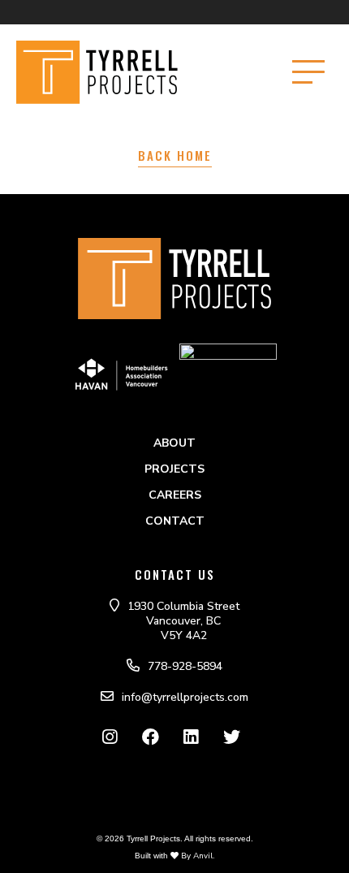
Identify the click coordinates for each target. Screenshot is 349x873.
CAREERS (175, 495)
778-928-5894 (185, 666)
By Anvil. (197, 856)
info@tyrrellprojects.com (185, 697)
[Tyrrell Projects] (117, 72)
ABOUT (174, 443)
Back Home (175, 155)
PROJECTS (174, 469)
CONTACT (175, 521)
